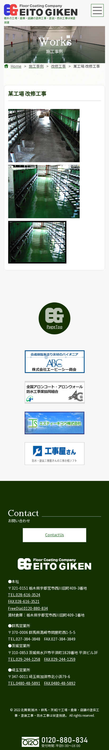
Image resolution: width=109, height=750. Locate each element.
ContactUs (54, 534)
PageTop (54, 326)
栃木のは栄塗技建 (39, 20)
